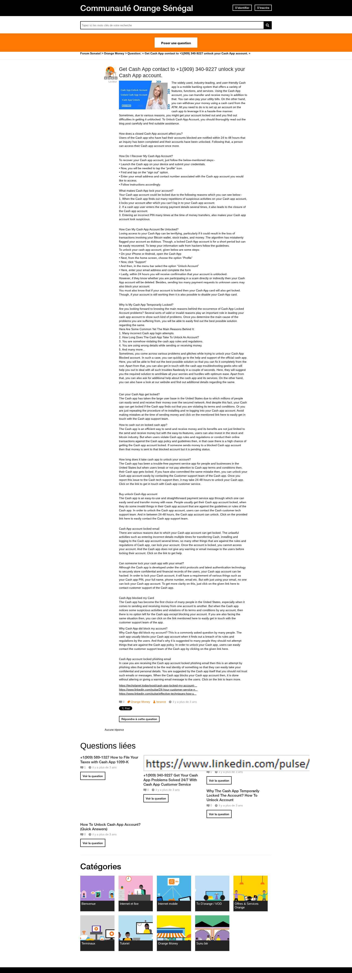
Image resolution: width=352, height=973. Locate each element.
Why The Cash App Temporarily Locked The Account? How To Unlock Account (233, 795)
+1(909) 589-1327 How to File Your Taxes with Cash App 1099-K (109, 759)
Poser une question (176, 43)
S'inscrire (263, 8)
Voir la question (93, 776)
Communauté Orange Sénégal (136, 8)
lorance (161, 701)
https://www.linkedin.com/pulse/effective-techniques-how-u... (157, 693)
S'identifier (242, 8)
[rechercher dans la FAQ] (268, 25)
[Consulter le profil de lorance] (111, 77)
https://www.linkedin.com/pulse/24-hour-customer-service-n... (158, 689)
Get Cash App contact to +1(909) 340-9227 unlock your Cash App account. (182, 72)
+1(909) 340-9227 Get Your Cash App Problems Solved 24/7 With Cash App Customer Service (170, 779)
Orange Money (140, 701)
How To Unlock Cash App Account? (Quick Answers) (110, 826)
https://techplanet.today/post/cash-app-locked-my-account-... (158, 685)
